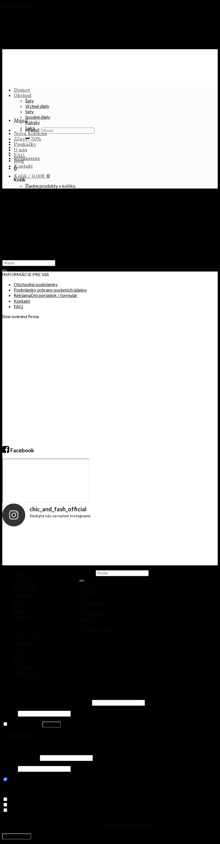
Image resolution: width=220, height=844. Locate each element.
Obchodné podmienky (36, 284)
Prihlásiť (51, 724)
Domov (22, 90)
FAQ (19, 155)
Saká (30, 127)
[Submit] (4, 271)
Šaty (29, 100)
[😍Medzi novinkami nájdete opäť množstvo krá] (20, 547)
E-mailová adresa (20, 757)
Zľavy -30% (27, 139)
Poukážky (25, 144)
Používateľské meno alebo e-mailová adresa (46, 702)
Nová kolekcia (30, 133)
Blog (19, 160)
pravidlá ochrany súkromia (125, 825)
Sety (29, 111)
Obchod (22, 95)
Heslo (9, 713)
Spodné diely (37, 117)
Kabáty (32, 122)
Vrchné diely (37, 106)
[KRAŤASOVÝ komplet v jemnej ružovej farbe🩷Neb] (128, 547)
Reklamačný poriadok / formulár (45, 295)
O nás (20, 149)
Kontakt (23, 166)
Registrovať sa (17, 836)
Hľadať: (87, 572)
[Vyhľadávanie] (82, 581)
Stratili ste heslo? (19, 735)
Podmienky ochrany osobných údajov (50, 289)
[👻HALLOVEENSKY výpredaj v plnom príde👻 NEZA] (164, 547)
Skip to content (17, 5)
